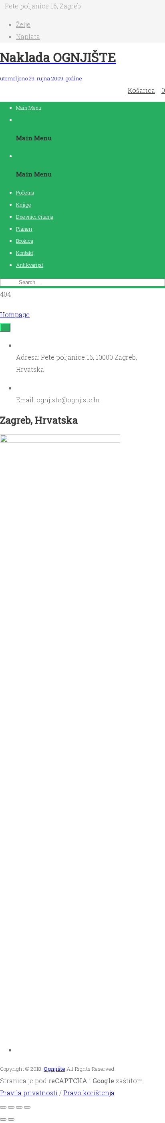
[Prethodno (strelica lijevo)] (3, 1119)
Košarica (141, 90)
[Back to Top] (5, 327)
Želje (23, 24)
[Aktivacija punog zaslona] (11, 1107)
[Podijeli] (19, 1107)
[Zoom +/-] (3, 1107)
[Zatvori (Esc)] (27, 1107)
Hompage (15, 314)
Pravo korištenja (89, 1092)
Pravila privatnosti (29, 1092)
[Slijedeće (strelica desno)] (11, 1119)
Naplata (28, 36)
